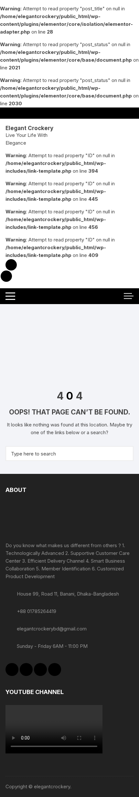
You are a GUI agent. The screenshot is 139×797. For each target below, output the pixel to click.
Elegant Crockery (29, 128)
